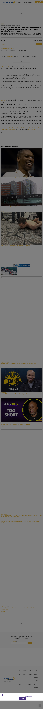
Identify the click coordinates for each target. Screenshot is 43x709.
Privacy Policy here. (28, 696)
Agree (23, 698)
